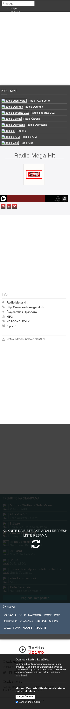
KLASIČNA (26, 621)
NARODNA (35, 615)
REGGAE (40, 627)
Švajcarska (14, 312)
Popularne (10, 91)
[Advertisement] (35, 49)
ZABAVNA (10, 615)
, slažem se (25, 696)
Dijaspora (30, 312)
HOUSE (27, 627)
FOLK (22, 615)
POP (57, 615)
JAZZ (7, 627)
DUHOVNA (11, 621)
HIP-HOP (41, 621)
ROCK (48, 615)
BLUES (53, 621)
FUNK (16, 627)
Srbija (13, 8)
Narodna (13, 321)
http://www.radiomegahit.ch (25, 307)
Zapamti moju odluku (30, 702)
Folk (26, 321)
